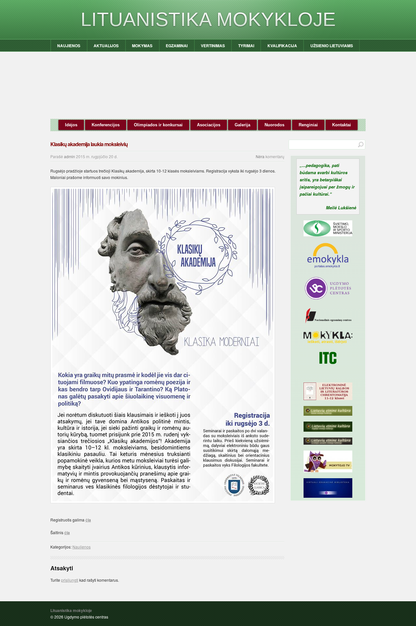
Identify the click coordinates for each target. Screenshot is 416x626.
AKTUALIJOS (106, 46)
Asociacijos (208, 124)
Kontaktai (341, 124)
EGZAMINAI (177, 46)
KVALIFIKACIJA (282, 46)
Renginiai (308, 124)
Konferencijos (106, 124)
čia (88, 520)
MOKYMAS (142, 46)
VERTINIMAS (213, 46)
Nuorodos (274, 124)
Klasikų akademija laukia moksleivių (89, 144)
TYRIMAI (246, 46)
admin (69, 156)
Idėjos (71, 124)
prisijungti (69, 580)
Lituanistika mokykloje (208, 19)
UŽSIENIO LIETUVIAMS (331, 46)
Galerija (242, 124)
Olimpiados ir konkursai (158, 124)
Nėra (260, 156)
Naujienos (81, 546)
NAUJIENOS (68, 46)
